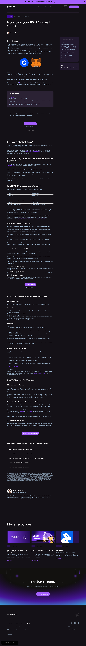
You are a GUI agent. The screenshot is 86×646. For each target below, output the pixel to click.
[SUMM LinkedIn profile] (75, 623)
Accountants (33, 6)
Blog (17, 629)
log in (17, 97)
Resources (52, 6)
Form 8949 (21, 411)
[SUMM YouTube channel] (71, 623)
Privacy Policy (70, 626)
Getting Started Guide (39, 373)
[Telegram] (73, 68)
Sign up (12, 97)
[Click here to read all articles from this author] (30, 494)
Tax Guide (18, 626)
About (26, 626)
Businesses (40, 6)
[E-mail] (76, 68)
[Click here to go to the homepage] (11, 7)
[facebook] (62, 68)
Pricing (46, 6)
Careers (26, 629)
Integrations (25, 6)
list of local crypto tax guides (33, 151)
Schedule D (29, 411)
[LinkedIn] (67, 68)
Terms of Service (71, 629)
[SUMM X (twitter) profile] (68, 623)
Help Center (18, 631)
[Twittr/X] (65, 68)
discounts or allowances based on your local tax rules (31, 218)
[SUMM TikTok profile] (78, 623)
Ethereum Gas (11, 165)
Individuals (9, 629)
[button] (30, 450)
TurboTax (50, 409)
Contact (26, 631)
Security (69, 631)
